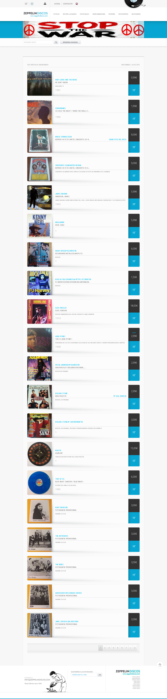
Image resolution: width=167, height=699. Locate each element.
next (137, 29)
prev (29, 29)
